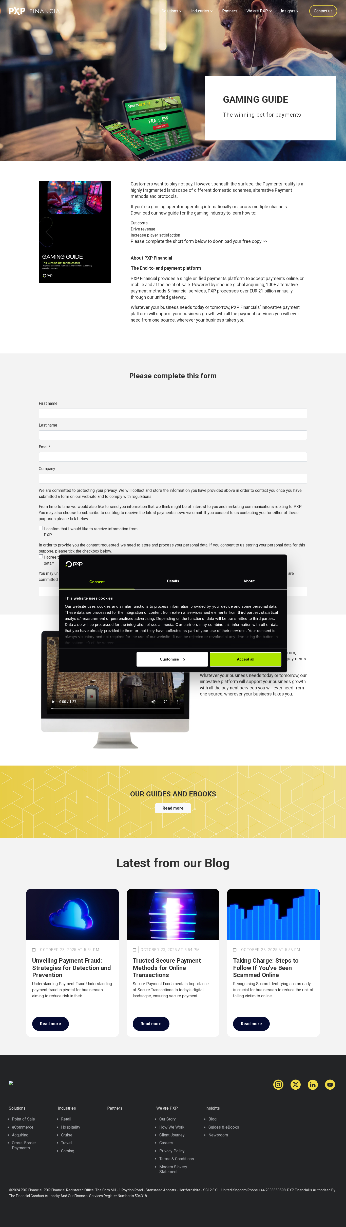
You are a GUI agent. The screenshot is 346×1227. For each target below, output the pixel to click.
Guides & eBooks (223, 1127)
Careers (166, 1142)
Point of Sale (23, 1119)
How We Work (171, 1127)
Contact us (323, 11)
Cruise (66, 1135)
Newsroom (218, 1135)
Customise (169, 659)
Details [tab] (173, 581)
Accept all (245, 659)
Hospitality (70, 1127)
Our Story (167, 1119)
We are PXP (257, 11)
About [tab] (249, 581)
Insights (288, 11)
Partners (229, 11)
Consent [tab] (97, 582)
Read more (173, 808)
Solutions (170, 11)
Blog (212, 1119)
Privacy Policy (172, 1151)
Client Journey (172, 1135)
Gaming (67, 1151)
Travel (66, 1142)
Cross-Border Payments (24, 1145)
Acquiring (20, 1135)
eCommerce (22, 1127)
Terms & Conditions (176, 1158)
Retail (66, 1119)
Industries (200, 11)
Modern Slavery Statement (173, 1169)
